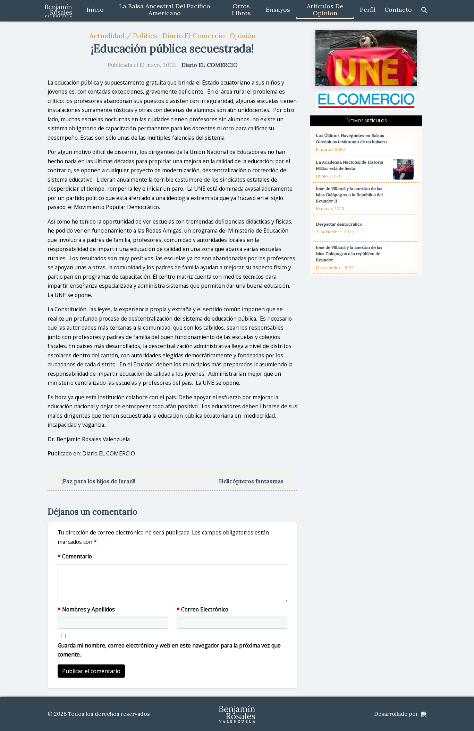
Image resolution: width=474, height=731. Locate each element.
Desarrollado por (397, 714)
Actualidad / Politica (123, 35)
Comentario (75, 556)
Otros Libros (241, 10)
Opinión (242, 35)
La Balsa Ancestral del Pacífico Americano (164, 10)
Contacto (398, 9)
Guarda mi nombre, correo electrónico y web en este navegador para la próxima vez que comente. (169, 650)
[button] (424, 10)
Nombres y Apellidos (86, 609)
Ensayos (278, 9)
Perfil (367, 9)
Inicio (95, 9)
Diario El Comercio (193, 35)
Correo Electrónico (202, 609)
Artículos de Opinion (325, 10)
